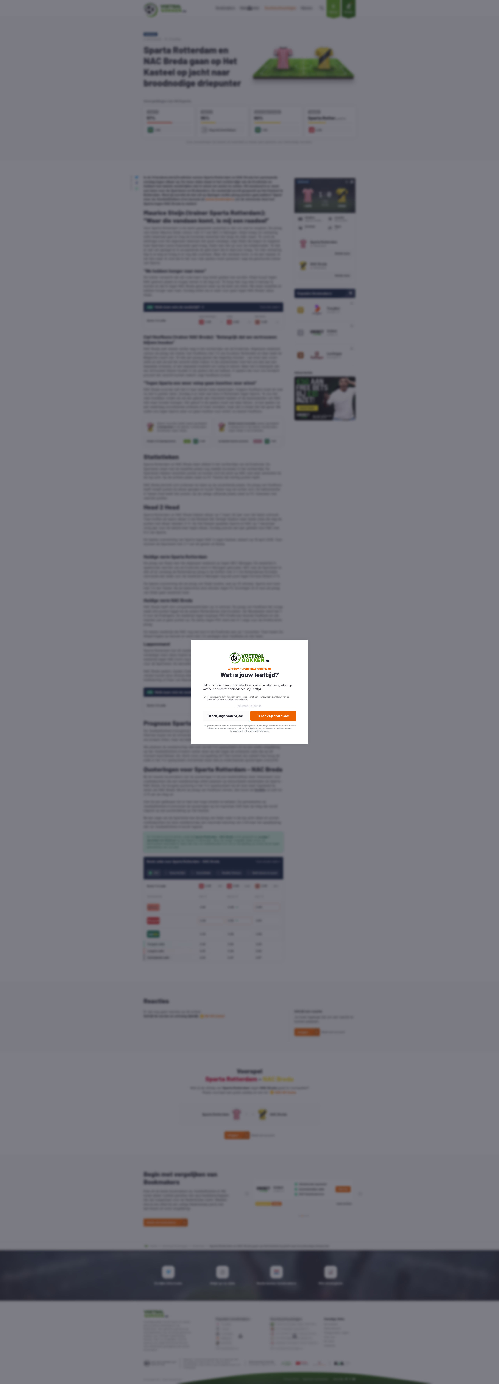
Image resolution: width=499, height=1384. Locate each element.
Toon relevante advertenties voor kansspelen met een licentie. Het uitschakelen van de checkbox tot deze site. (248, 698)
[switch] (204, 697)
